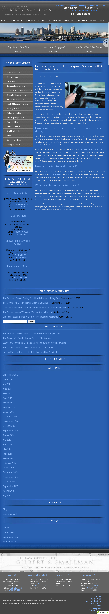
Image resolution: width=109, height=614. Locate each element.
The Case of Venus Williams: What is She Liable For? (28, 312)
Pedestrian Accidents (15, 113)
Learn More (18, 51)
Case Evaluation (54, 21)
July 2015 (7, 495)
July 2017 (7, 384)
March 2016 (8, 458)
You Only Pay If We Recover (90, 47)
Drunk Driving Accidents (16, 95)
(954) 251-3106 (21, 255)
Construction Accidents (16, 86)
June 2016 (7, 444)
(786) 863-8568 (21, 204)
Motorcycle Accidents (15, 108)
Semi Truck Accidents (15, 131)
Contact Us (68, 21)
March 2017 (8, 402)
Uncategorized (10, 514)
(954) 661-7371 (71, 8)
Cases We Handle (18, 63)
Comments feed (10, 537)
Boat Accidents (12, 77)
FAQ (43, 21)
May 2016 (7, 449)
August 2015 (8, 491)
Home (3, 21)
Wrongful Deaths (13, 144)
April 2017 (7, 398)
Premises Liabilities (14, 122)
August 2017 (8, 379)
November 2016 (10, 421)
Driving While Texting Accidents (19, 90)
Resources (96, 608)
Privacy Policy (95, 610)
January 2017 (8, 412)
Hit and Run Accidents (15, 99)
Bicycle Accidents (13, 72)
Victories (94, 21)
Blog (102, 21)
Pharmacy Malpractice (15, 117)
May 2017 (7, 393)
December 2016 (10, 416)
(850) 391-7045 (21, 277)
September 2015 (10, 486)
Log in (6, 527)
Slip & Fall (11, 135)
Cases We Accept (33, 21)
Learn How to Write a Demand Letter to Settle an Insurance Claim (34, 307)
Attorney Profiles (16, 21)
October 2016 (9, 426)
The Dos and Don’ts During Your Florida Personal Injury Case (32, 298)
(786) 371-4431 (91, 8)
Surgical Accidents (14, 140)
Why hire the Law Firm (18, 47)
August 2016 (8, 435)
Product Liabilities (14, 126)
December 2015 (10, 472)
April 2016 (7, 453)
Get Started (53, 51)
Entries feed (8, 532)
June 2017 (7, 388)
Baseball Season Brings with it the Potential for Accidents (30, 316)
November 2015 (10, 477)
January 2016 (8, 467)
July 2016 (7, 439)
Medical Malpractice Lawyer (17, 104)
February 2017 (9, 407)
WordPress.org (10, 541)
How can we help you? (54, 47)
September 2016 (10, 430)
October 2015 (9, 481)
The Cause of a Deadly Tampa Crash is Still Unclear (27, 302)
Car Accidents (81, 21)
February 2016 (9, 463)
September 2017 (10, 374)
